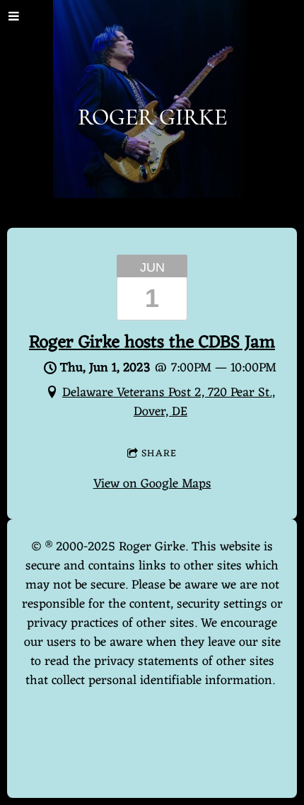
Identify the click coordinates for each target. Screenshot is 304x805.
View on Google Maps (152, 484)
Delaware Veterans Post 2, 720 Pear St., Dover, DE (168, 402)
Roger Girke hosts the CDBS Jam (152, 343)
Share (159, 454)
